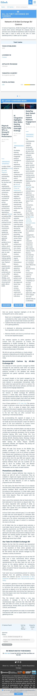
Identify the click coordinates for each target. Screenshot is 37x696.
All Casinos (10, 7)
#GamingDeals (29, 134)
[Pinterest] (19, 662)
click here (7, 653)
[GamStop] (34, 672)
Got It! (18, 694)
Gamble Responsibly (28, 666)
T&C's (19, 666)
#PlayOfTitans (5, 164)
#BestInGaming (5, 162)
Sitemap (18, 668)
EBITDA (9, 214)
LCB (3, 85)
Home (3, 7)
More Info (24, 692)
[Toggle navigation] (34, 2)
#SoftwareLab (29, 136)
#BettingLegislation (18, 146)
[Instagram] (21, 662)
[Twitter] (16, 662)
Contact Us (13, 666)
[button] (17, 96)
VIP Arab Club (22, 404)
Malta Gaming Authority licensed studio (30, 220)
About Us (6, 666)
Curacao (4, 57)
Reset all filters (7, 645)
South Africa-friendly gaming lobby (19, 580)
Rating (23, 629)
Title (22, 627)
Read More (6, 305)
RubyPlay (29, 187)
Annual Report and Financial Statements (17, 187)
